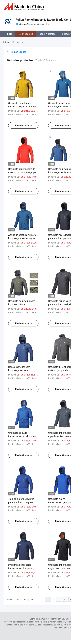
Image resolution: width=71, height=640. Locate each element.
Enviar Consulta (23, 125)
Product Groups (17, 51)
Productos (27, 33)
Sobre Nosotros (47, 33)
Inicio (9, 33)
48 (32, 599)
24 (18, 599)
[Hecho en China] (24, 6)
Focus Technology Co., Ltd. (57, 618)
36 (25, 599)
